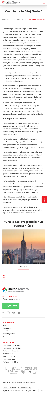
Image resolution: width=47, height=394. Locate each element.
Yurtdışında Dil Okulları (11, 345)
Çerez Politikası (24, 388)
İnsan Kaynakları (9, 334)
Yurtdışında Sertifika (10, 362)
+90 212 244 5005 (9, 296)
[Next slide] (4, 280)
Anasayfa (6, 325)
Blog (4, 336)
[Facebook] (3, 312)
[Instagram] (8, 312)
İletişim (5, 331)
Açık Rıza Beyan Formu (11, 390)
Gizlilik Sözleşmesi (9, 388)
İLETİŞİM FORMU (10, 306)
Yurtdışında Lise (9, 354)
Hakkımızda (7, 328)
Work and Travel (9, 356)
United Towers (29, 383)
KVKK (41, 390)
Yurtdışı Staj (19, 19)
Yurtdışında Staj (9, 359)
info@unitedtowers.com (11, 299)
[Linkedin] (18, 312)
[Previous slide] (4, 275)
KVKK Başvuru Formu (29, 390)
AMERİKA (23, 267)
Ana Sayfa (6, 19)
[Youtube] (13, 312)
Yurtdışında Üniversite (11, 351)
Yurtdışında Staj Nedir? (36, 19)
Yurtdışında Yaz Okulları (12, 348)
